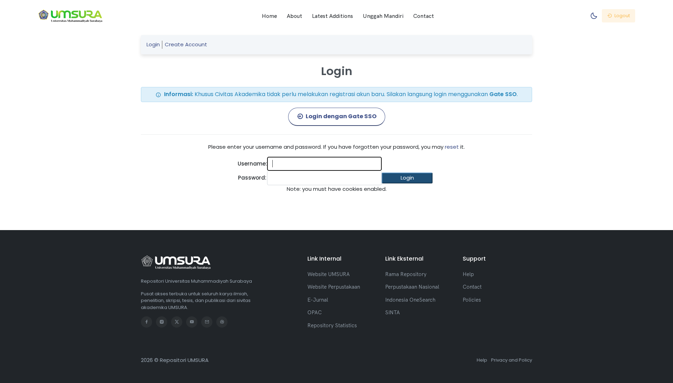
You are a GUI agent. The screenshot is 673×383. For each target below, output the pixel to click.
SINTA (392, 312)
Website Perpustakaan (333, 286)
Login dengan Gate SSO (340, 116)
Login (153, 44)
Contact (423, 15)
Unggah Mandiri (383, 15)
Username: (252, 163)
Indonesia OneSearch (410, 299)
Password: (252, 177)
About (294, 15)
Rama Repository (406, 274)
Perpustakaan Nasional (412, 286)
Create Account (186, 44)
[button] (407, 178)
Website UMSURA (328, 274)
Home (269, 15)
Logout (621, 15)
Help (468, 274)
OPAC (314, 312)
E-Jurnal (317, 299)
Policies (472, 299)
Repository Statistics (332, 325)
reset (452, 146)
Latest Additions (332, 15)
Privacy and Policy (511, 360)
